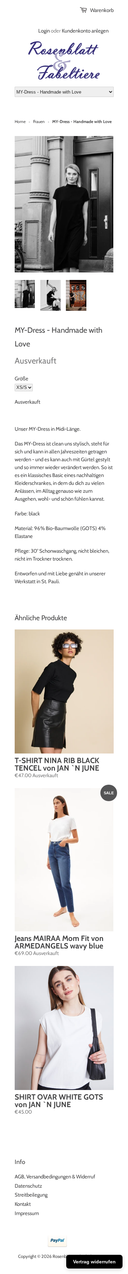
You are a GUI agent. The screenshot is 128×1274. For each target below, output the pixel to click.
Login (44, 31)
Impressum (27, 1213)
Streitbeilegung (31, 1195)
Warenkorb (102, 10)
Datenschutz (28, 1186)
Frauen (39, 121)
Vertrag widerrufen (94, 1261)
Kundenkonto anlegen (85, 31)
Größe (21, 379)
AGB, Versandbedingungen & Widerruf (55, 1177)
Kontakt (23, 1204)
